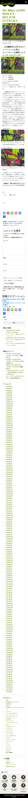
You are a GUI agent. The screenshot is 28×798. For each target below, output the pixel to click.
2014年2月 (9, 665)
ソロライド (9, 728)
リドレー (16, 225)
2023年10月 (9, 450)
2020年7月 (9, 523)
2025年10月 (9, 405)
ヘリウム (10, 225)
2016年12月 (9, 603)
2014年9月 (9, 654)
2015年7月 (9, 635)
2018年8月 (9, 566)
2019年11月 (9, 538)
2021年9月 (9, 497)
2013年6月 (9, 675)
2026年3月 (9, 396)
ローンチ (8, 748)
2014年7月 (9, 658)
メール (5, 264)
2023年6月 (9, 457)
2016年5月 (9, 616)
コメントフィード (11, 764)
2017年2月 (9, 600)
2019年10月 (9, 540)
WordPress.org (10, 766)
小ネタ (8, 750)
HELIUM (19, 223)
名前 (4, 257)
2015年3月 (9, 643)
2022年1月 (9, 489)
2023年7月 (9, 455)
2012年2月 (9, 686)
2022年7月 (9, 478)
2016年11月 (9, 605)
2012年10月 (9, 682)
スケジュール (10, 726)
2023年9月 (9, 452)
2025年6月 (9, 412)
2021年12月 (9, 491)
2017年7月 (9, 590)
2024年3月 (9, 440)
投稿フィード (10, 763)
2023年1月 (9, 467)
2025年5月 (9, 414)
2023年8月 (9, 454)
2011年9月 (9, 689)
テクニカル (9, 732)
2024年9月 (9, 429)
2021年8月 (9, 498)
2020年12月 (9, 513)
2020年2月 (9, 532)
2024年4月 (9, 439)
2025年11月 (9, 403)
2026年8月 (9, 386)
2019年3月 (9, 553)
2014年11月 (9, 650)
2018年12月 (9, 558)
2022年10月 (9, 472)
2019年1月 (9, 557)
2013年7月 (9, 673)
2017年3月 (9, 598)
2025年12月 (9, 401)
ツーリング (9, 730)
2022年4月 (9, 484)
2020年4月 (9, 528)
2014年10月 (9, 652)
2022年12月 (9, 469)
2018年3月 (9, 575)
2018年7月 (9, 568)
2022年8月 (9, 476)
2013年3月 (9, 678)
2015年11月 (9, 628)
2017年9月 (9, 586)
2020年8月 (9, 521)
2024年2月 (9, 442)
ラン (7, 743)
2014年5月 (9, 660)
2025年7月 (9, 410)
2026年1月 (9, 399)
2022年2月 (9, 487)
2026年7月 (9, 388)
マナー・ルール (10, 739)
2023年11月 (9, 448)
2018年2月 (9, 577)
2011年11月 (9, 688)
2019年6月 (9, 547)
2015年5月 (9, 639)
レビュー (8, 747)
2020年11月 (9, 515)
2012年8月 (9, 684)
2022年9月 (9, 474)
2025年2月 (9, 420)
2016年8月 (9, 611)
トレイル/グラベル (11, 735)
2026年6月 (9, 390)
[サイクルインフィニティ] (8, 4)
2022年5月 (9, 482)
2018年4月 (9, 573)
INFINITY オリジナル (12, 702)
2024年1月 (9, 444)
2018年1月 (9, 579)
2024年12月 (9, 424)
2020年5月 (9, 527)
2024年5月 (9, 437)
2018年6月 (9, 570)
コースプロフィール (12, 722)
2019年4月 (9, 551)
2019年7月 (9, 545)
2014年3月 (9, 663)
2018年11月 (9, 560)
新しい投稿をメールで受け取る (13, 280)
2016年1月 (9, 624)
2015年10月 (9, 630)
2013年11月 (9, 671)
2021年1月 (9, 512)
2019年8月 (9, 543)
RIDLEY (5, 225)
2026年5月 (9, 392)
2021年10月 (9, 495)
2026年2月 (9, 397)
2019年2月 (9, 555)
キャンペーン (10, 720)
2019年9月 (9, 542)
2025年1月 (9, 422)
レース (8, 745)
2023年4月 (9, 461)
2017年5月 (9, 594)
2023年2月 (9, 465)
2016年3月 (9, 620)
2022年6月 (9, 480)
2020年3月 (9, 530)
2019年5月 (9, 549)
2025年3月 (9, 418)
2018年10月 (9, 562)
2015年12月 (9, 626)
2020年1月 (9, 534)
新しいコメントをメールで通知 (13, 278)
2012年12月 (9, 680)
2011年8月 (9, 691)
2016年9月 (9, 609)
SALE (8, 705)
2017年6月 (9, 592)
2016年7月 (9, 613)
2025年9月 (9, 407)
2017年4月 (9, 596)
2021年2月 (9, 510)
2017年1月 (9, 601)
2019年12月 (9, 536)
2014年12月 (9, 648)
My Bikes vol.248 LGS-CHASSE (15, 337)
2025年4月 (9, 416)
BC (7, 700)
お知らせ (8, 719)
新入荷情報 (9, 752)
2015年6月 (9, 637)
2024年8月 (9, 431)
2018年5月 (9, 572)
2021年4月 (9, 506)
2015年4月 (9, 641)
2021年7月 (9, 500)
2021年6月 (9, 502)
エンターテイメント (12, 717)
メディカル (9, 741)
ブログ (11, 223)
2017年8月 (9, 588)
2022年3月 (9, 485)
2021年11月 (9, 493)
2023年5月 (9, 459)
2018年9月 (9, 564)
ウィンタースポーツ (12, 713)
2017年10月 (9, 585)
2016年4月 (9, 618)
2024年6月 (9, 435)
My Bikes (6, 223)
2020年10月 (9, 517)
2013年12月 (9, 669)
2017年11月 (9, 583)
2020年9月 (9, 519)
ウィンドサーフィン (12, 715)
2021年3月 (9, 508)
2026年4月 (9, 394)
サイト (5, 270)
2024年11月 (9, 425)
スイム (8, 724)
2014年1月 (9, 667)
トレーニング (10, 733)
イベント (8, 711)
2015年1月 (9, 646)
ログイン (8, 761)
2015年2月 (9, 645)
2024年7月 (9, 433)
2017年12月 (9, 581)
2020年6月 (9, 525)
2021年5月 (9, 504)
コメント (5, 240)
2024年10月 (9, 427)
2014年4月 (9, 661)
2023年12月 (9, 446)
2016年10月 (9, 607)
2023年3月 (9, 463)
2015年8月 (9, 633)
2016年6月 (9, 615)
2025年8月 (9, 409)
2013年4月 (9, 676)
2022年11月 (9, 470)
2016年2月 (9, 622)
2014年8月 (9, 656)
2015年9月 (9, 631)
